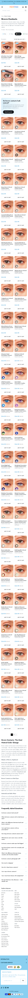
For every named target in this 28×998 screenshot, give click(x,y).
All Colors (3, 892)
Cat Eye (3, 921)
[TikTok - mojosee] (1, 987)
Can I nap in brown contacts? (9, 871)
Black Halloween (4, 924)
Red (2, 906)
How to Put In (4, 938)
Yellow (2, 908)
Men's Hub (17, 892)
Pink (2, 903)
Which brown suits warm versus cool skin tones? (12, 838)
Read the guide (8, 112)
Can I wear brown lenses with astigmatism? (13, 875)
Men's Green (17, 899)
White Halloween (4, 926)
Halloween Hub (4, 914)
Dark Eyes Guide (4, 943)
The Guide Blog (4, 934)
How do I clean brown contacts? (10, 867)
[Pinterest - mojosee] (5, 987)
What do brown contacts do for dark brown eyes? (13, 817)
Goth (16, 909)
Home (2, 16)
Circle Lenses (17, 905)
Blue (5, 34)
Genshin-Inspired (18, 918)
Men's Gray (17, 896)
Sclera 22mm (4, 918)
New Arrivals (17, 927)
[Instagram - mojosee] (3, 987)
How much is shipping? (7, 863)
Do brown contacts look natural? (10, 813)
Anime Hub (17, 914)
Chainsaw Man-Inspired (19, 921)
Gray (12, 34)
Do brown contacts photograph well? (11, 859)
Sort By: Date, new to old (19, 39)
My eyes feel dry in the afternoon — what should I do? (12, 880)
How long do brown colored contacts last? (12, 833)
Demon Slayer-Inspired (19, 919)
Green (2, 901)
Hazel (2, 896)
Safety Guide (4, 946)
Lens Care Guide (4, 941)
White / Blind (4, 916)
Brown (19, 34)
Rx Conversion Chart (5, 936)
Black (2, 909)
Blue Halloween (4, 930)
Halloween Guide (5, 945)
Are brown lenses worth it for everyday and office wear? (13, 848)
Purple (2, 904)
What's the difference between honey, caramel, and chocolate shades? (11, 853)
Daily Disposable (18, 907)
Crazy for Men (17, 901)
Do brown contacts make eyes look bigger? (13, 843)
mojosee (16, 991)
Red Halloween (4, 923)
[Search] (25, 10)
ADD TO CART (7, 66)
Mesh (2, 919)
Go (23, 980)
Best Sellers (17, 925)
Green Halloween (5, 928)
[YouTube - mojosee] (8, 987)
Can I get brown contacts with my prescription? (10, 828)
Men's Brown (17, 894)
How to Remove (4, 939)
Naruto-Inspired (18, 916)
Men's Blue (17, 898)
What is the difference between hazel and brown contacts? (12, 823)
